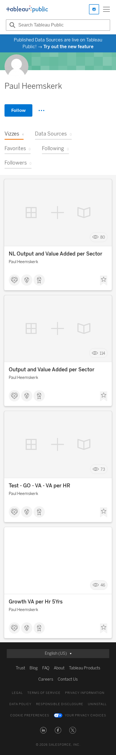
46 (103, 585)
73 (103, 469)
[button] (43, 730)
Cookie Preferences (29, 715)
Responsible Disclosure (59, 704)
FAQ (45, 668)
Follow (18, 110)
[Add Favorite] (103, 281)
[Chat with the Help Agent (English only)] (94, 9)
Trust (20, 668)
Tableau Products (84, 668)
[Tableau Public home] (27, 9)
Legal (17, 693)
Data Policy (20, 704)
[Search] (11, 25)
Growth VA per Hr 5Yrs (36, 602)
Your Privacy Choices (85, 715)
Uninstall (97, 704)
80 (102, 237)
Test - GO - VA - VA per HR (39, 486)
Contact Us (68, 679)
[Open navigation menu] (106, 9)
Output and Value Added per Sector (51, 370)
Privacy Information (84, 693)
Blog (34, 668)
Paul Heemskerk (23, 261)
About (59, 668)
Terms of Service (44, 693)
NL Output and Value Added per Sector (55, 254)
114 (102, 353)
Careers (45, 679)
